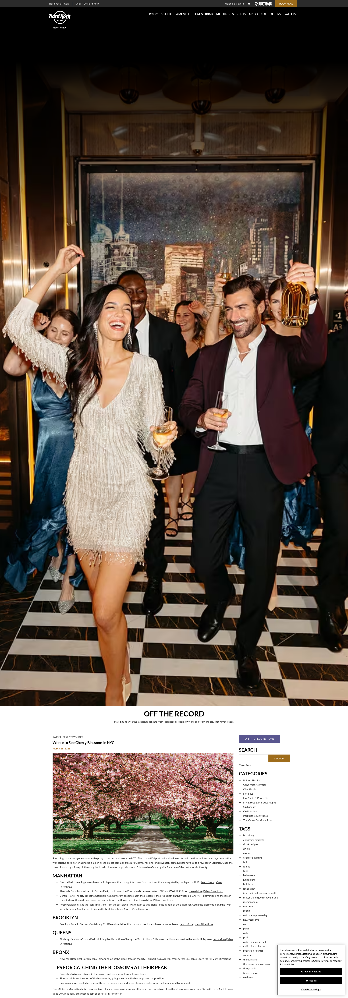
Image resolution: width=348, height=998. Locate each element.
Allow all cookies (311, 971)
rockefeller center (253, 950)
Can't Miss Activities (254, 784)
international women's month (259, 893)
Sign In (240, 3)
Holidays (248, 793)
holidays (248, 884)
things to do (249, 968)
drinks (246, 848)
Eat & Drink (204, 14)
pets (245, 933)
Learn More (207, 882)
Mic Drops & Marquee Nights (259, 802)
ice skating (249, 888)
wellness (248, 977)
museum (248, 906)
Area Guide (258, 14)
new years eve (251, 919)
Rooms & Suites (161, 14)
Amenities (184, 14)
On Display (249, 806)
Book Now (286, 3)
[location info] (249, 4)
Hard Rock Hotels (59, 3)
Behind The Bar (251, 780)
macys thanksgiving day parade (260, 897)
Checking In (249, 789)
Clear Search (246, 765)
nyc (245, 924)
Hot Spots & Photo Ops (256, 798)
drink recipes (250, 844)
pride (246, 937)
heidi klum (249, 879)
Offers (275, 14)
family (246, 866)
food (245, 870)
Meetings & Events (231, 14)
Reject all (311, 980)
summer (247, 955)
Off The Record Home (259, 738)
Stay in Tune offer (112, 993)
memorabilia (250, 901)
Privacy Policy (287, 964)
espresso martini (252, 857)
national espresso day (255, 915)
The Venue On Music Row (257, 820)
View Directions (213, 891)
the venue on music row (256, 964)
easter (246, 853)
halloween (249, 875)
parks (246, 928)
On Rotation (250, 811)
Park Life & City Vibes (68, 737)
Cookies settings (311, 989)
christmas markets (253, 839)
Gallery (290, 14)
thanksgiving (250, 959)
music (246, 910)
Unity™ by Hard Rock (87, 3)
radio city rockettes (254, 946)
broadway (248, 835)
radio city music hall (254, 942)
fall (245, 862)
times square (250, 973)
